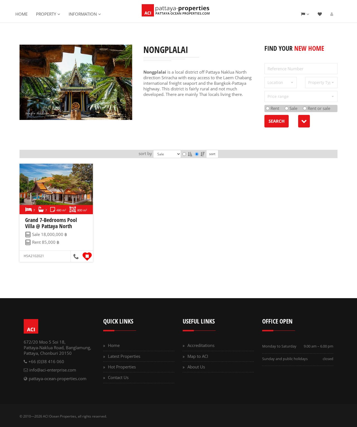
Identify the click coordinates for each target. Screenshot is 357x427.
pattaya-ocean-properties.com (57, 378)
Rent (274, 108)
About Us (196, 367)
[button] (280, 82)
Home (21, 14)
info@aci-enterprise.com (52, 370)
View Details (55, 189)
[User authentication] (331, 14)
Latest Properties (124, 356)
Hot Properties (122, 367)
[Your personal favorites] (319, 14)
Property (46, 14)
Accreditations (200, 345)
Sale (292, 108)
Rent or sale (318, 108)
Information (83, 14)
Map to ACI (197, 356)
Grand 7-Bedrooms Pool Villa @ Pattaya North (51, 223)
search (276, 121)
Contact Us (118, 377)
